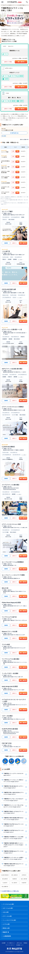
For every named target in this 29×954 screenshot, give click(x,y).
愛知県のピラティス (12, 5)
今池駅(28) (14, 878)
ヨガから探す (6, 912)
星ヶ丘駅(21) (14, 882)
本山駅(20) (24, 882)
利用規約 (25, 943)
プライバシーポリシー (10, 945)
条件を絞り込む (15, 133)
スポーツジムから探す (8, 908)
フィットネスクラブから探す (9, 920)
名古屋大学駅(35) (5, 875)
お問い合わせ (19, 943)
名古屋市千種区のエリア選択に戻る (10, 891)
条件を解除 (4, 135)
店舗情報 (6, 243)
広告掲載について (19, 945)
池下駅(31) (24, 875)
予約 (17, 151)
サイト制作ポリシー (11, 943)
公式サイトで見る (8, 61)
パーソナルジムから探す (8, 904)
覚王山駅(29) (5, 878)
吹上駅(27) (5, 882)
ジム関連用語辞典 (7, 936)
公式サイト (14, 243)
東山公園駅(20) (5, 886)
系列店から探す (6, 928)
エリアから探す (6, 924)
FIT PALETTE (4, 5)
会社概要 (3, 943)
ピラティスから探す (7, 916)
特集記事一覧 (6, 932)
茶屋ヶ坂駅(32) (14, 875)
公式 (13, 151)
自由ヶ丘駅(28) (24, 878)
